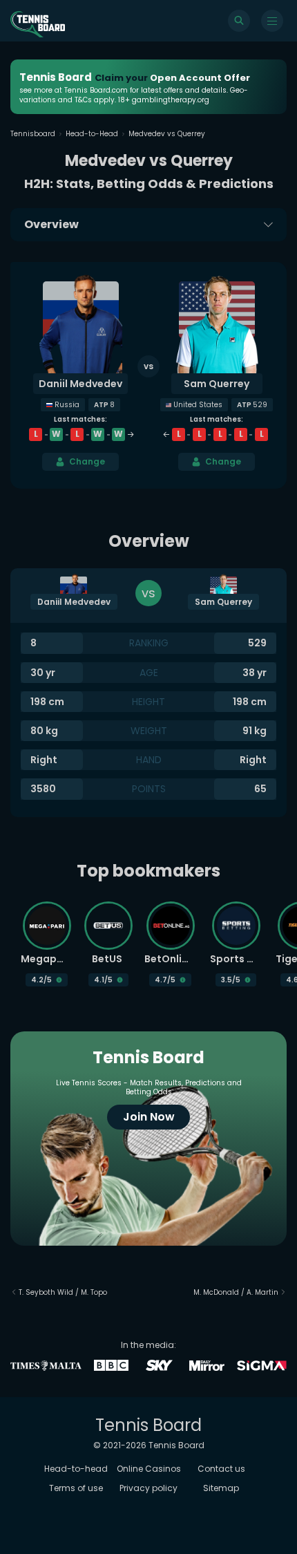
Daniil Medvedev (80, 384)
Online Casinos (149, 1469)
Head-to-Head (92, 134)
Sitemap (221, 1488)
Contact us (221, 1469)
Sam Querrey (216, 384)
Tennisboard (32, 134)
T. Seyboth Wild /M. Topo (63, 1292)
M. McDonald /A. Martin (235, 1292)
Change (87, 461)
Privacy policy (148, 1488)
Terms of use (76, 1488)
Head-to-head (76, 1469)
